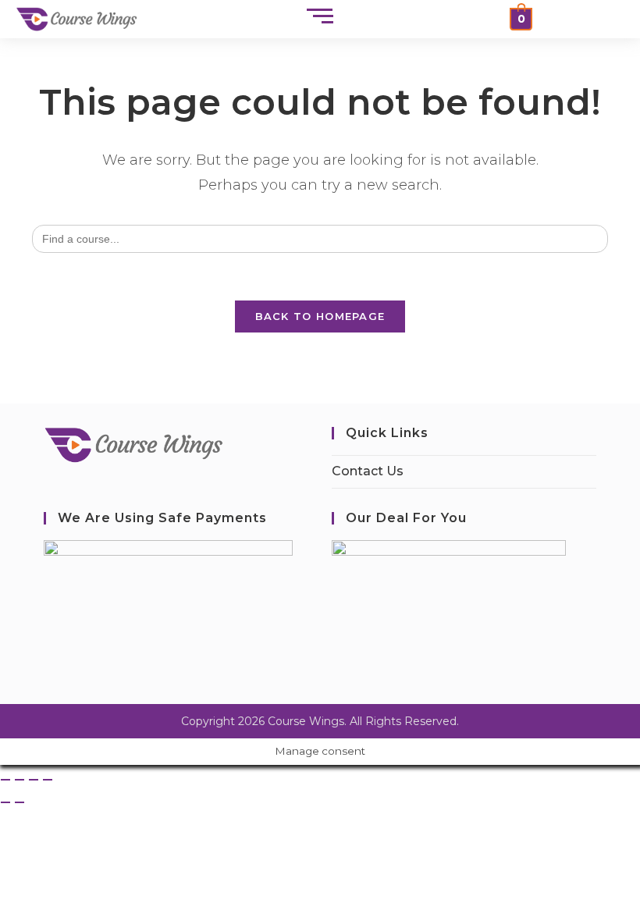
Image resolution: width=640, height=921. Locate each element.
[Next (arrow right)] (19, 802)
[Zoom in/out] (5, 779)
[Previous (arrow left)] (5, 802)
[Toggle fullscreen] (19, 779)
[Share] (33, 779)
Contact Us (368, 471)
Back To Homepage (320, 316)
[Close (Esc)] (47, 779)
